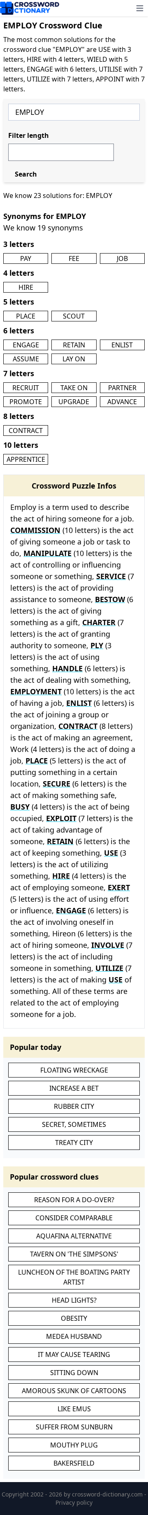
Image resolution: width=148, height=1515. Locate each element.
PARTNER (122, 387)
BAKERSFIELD (74, 1463)
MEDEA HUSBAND (74, 1336)
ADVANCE (122, 401)
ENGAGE (26, 344)
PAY (25, 258)
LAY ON (73, 358)
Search (26, 174)
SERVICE (111, 576)
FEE (74, 258)
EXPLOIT (61, 818)
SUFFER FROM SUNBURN (74, 1426)
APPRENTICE (26, 459)
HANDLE (67, 668)
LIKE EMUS (74, 1408)
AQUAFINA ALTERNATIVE (74, 1235)
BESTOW (110, 599)
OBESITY (74, 1318)
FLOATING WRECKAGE (74, 1070)
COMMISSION (35, 530)
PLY (96, 645)
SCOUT (74, 316)
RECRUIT (25, 387)
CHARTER (99, 622)
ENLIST (122, 344)
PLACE (25, 316)
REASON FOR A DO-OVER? (74, 1199)
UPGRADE (73, 401)
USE (111, 853)
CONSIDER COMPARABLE (74, 1217)
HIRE (25, 287)
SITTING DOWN (74, 1372)
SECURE (56, 784)
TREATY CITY (74, 1142)
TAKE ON (74, 387)
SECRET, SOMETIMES (74, 1124)
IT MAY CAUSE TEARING (74, 1354)
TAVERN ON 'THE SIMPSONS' (74, 1254)
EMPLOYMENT (36, 691)
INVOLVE (107, 945)
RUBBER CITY (74, 1106)
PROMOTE (25, 401)
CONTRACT (26, 430)
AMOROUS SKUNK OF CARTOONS (74, 1390)
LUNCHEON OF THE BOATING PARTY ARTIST (74, 1277)
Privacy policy (74, 1502)
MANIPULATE (47, 553)
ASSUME (26, 358)
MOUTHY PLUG (74, 1445)
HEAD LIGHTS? (74, 1300)
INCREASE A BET (74, 1088)
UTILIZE (109, 968)
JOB (122, 258)
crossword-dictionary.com (108, 1494)
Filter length (28, 135)
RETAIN (74, 344)
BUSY (20, 807)
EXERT (119, 887)
